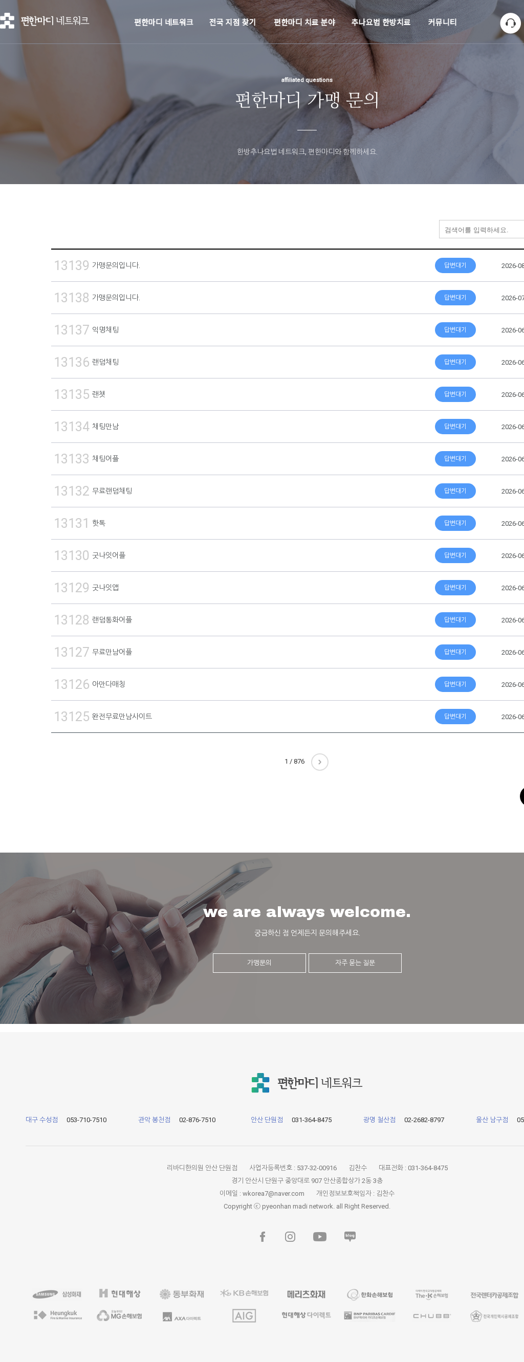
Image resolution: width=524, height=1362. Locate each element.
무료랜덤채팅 (116, 491)
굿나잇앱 (110, 588)
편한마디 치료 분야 (304, 21)
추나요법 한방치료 (381, 21)
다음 (320, 762)
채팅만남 (110, 426)
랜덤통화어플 (116, 620)
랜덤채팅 (110, 362)
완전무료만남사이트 (126, 716)
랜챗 (103, 394)
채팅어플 (110, 459)
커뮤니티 (442, 21)
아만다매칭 (113, 684)
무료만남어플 (116, 652)
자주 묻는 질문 (355, 963)
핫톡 (103, 523)
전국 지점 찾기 (232, 21)
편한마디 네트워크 (163, 21)
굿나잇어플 (113, 555)
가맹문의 (259, 963)
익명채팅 (110, 330)
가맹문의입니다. (120, 265)
